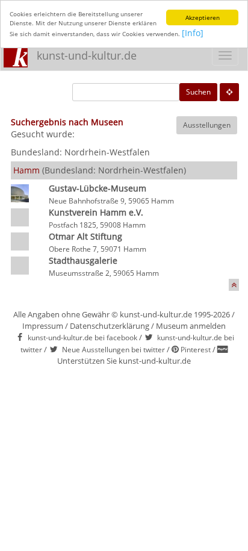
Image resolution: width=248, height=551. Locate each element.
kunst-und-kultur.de (87, 55)
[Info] (192, 33)
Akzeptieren (202, 17)
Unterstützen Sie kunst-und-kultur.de (124, 360)
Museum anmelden (191, 325)
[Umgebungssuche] (229, 92)
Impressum (42, 325)
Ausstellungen (207, 125)
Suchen (198, 92)
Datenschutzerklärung (109, 325)
